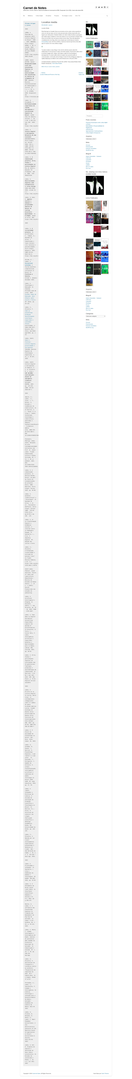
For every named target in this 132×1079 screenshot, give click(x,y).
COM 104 (88, 158)
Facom (87, 163)
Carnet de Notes (34, 8)
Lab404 (88, 165)
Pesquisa (56, 15)
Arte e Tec (77, 15)
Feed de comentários (91, 148)
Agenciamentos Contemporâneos (94, 131)
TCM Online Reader (57, 63)
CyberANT (88, 159)
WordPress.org (89, 150)
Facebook (88, 161)
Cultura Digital (39, 15)
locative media (52, 66)
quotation (58, 66)
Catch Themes (105, 1073)
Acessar (88, 145)
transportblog (45, 41)
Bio (24, 15)
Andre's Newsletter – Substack (93, 156)
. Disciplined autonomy (29, 263)
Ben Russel (45, 66)
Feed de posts (89, 146)
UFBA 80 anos (89, 129)
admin (51, 25)
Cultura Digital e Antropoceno (93, 132)
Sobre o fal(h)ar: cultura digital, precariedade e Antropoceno (31, 344)
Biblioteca (30, 15)
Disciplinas (48, 15)
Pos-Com (88, 168)
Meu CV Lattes (89, 166)
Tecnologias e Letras (67, 15)
